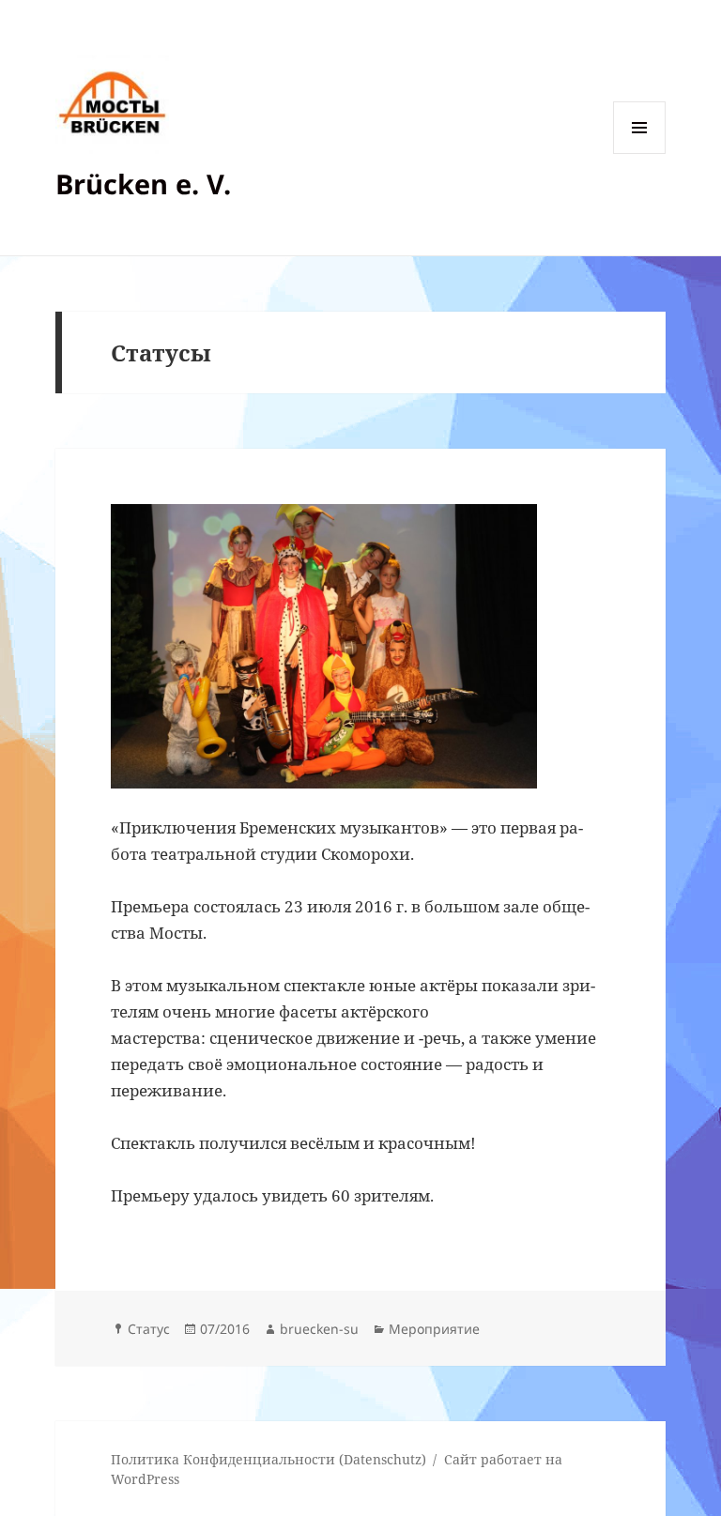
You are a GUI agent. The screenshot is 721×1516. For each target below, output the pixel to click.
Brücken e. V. (143, 183)
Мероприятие (434, 1329)
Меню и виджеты (640, 153)
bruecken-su (319, 1329)
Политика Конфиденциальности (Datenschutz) (268, 1459)
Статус (149, 1329)
